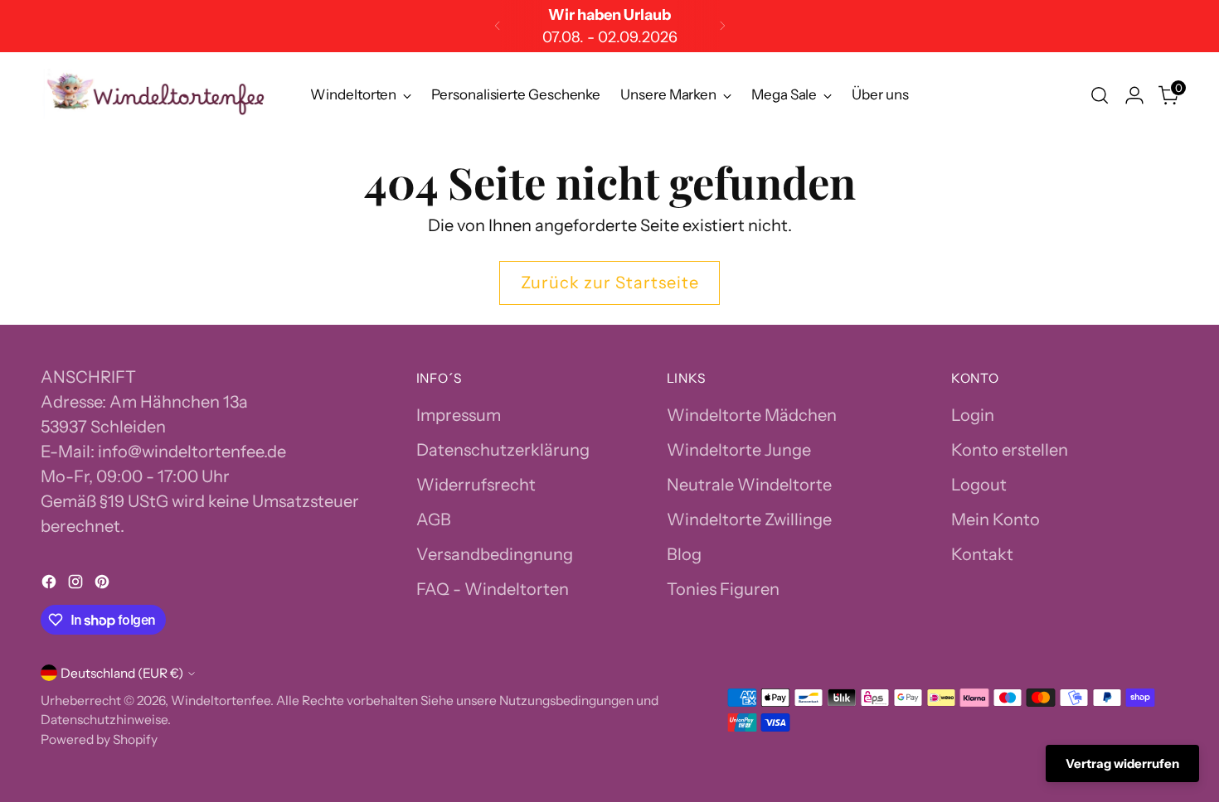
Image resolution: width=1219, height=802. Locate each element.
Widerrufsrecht (476, 485)
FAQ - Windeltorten (492, 589)
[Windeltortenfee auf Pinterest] (104, 584)
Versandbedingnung (494, 554)
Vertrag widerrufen (1122, 763)
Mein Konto (995, 519)
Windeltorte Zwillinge (749, 519)
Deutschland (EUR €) (122, 673)
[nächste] (722, 26)
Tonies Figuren (723, 589)
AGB (433, 519)
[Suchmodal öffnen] (1099, 95)
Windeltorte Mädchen (752, 415)
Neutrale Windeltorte (749, 485)
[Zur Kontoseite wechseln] (1134, 95)
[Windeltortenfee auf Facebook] (51, 584)
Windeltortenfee (220, 700)
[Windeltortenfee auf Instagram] (77, 584)
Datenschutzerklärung (503, 450)
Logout (979, 485)
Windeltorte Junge (739, 450)
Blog (684, 554)
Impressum (458, 415)
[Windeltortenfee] (157, 96)
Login (972, 415)
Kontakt (982, 554)
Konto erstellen (1009, 450)
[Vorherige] (497, 26)
